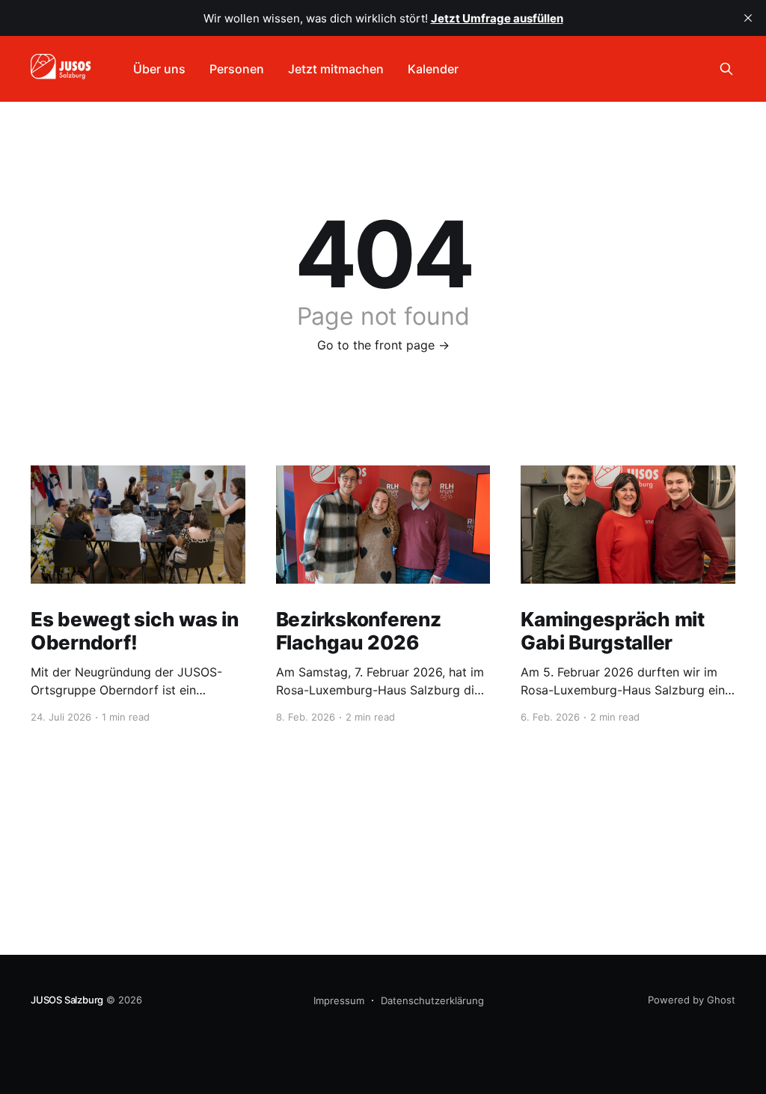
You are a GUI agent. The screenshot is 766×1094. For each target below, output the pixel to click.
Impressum (338, 1000)
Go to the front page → (383, 344)
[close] (748, 18)
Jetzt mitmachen (336, 68)
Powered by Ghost (691, 1000)
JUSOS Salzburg (67, 1000)
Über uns (159, 68)
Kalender (433, 68)
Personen (236, 68)
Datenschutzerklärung (432, 1000)
